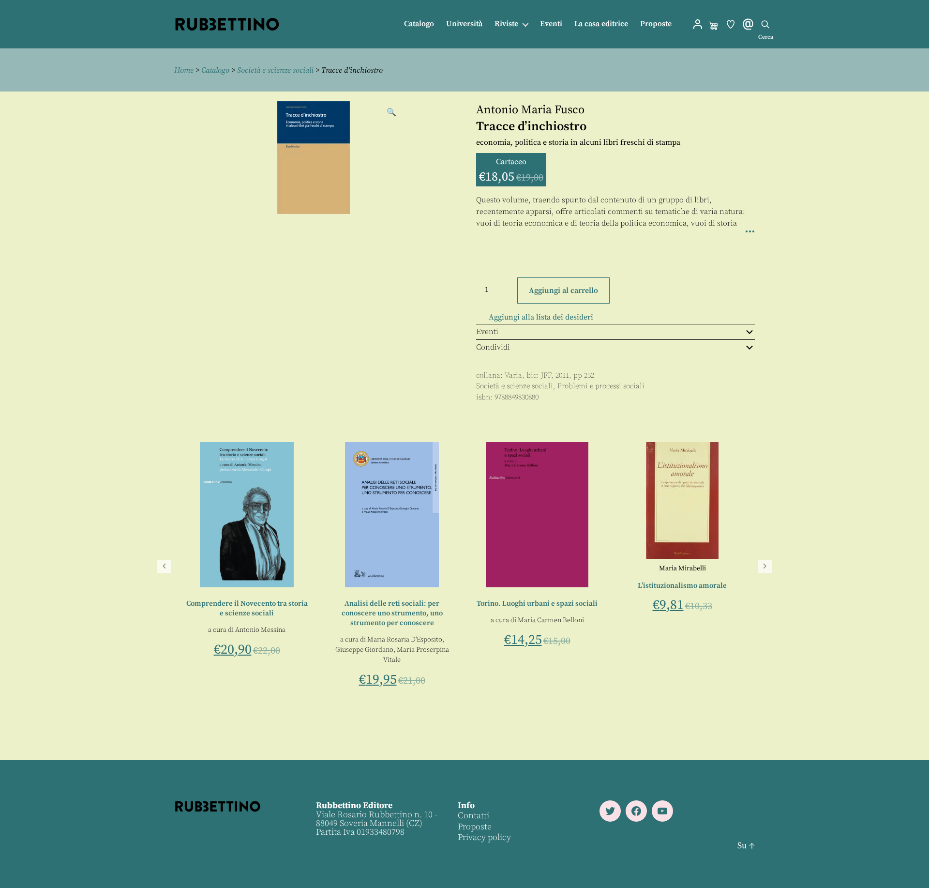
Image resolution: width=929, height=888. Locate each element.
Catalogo (419, 24)
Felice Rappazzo (257, 641)
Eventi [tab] (487, 332)
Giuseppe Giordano (652, 649)
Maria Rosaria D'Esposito (692, 639)
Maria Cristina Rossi (392, 630)
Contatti (473, 815)
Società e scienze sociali (275, 70)
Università (464, 24)
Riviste (506, 24)
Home (184, 70)
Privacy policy (484, 837)
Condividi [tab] (493, 347)
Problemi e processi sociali (600, 386)
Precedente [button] (164, 566)
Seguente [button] (765, 566)
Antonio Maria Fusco (530, 110)
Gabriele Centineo (245, 597)
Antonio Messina (549, 630)
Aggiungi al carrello (563, 290)
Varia (513, 375)
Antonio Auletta (244, 631)
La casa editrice (601, 24)
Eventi (551, 24)
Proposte (656, 24)
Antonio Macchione (404, 640)
